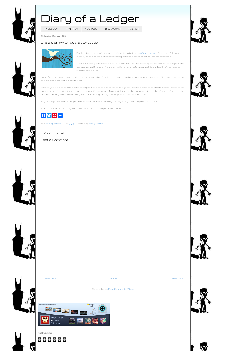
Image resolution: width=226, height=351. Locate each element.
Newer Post (49, 278)
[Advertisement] (113, 243)
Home (113, 278)
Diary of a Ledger (90, 18)
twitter (57, 123)
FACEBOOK (51, 29)
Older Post (177, 278)
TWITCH (133, 29)
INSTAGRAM (113, 29)
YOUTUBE (91, 29)
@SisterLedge (148, 53)
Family (49, 123)
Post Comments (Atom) (121, 289)
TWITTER (72, 29)
